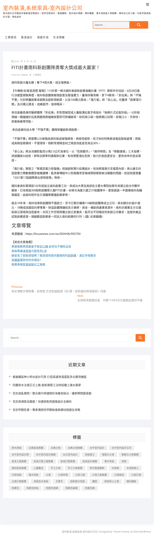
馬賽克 (15, 488)
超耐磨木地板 (77, 481)
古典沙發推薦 (75, 447)
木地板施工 (132, 468)
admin (24, 75)
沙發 (48, 474)
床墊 (124, 461)
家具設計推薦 (89, 461)
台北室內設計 (70, 454)
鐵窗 (94, 481)
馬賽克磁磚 (71, 488)
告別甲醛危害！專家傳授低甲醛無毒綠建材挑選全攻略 (46, 410)
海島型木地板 (41, 481)
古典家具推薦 (36, 447)
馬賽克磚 (90, 488)
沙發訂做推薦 (19, 481)
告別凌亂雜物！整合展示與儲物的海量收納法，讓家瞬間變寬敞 (52, 393)
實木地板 (109, 461)
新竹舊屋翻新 (97, 468)
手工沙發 (55, 468)
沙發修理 (63, 474)
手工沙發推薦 (75, 468)
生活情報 (59, 37)
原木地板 (16, 447)
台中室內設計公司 (121, 447)
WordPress (145, 531)
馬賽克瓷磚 (52, 488)
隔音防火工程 (111, 481)
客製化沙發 (108, 454)
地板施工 (90, 454)
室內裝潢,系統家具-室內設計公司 (42, 8)
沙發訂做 (136, 474)
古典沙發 (55, 447)
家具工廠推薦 (19, 461)
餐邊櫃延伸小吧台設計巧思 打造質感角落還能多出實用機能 (50, 377)
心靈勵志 (38, 468)
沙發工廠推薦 (99, 474)
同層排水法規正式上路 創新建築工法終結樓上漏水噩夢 (47, 385)
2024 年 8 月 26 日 (25, 61)
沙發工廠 (80, 474)
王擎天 (59, 481)
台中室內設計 (97, 447)
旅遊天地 (43, 37)
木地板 (115, 468)
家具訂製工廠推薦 (43, 461)
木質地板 (16, 474)
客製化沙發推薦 (130, 454)
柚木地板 (33, 474)
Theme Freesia (121, 531)
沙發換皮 (119, 474)
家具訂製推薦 (67, 461)
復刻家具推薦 (19, 468)
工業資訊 (11, 37)
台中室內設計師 (20, 454)
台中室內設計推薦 (46, 454)
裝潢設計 (27, 37)
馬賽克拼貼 (32, 488)
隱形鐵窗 (131, 481)
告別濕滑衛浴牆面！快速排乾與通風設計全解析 (42, 401)
